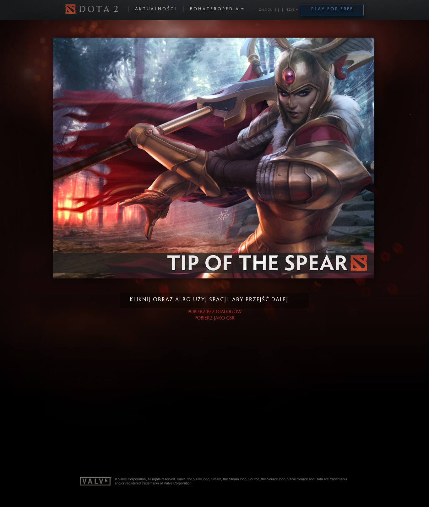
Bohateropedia (215, 9)
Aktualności (156, 9)
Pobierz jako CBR (214, 318)
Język (290, 10)
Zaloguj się (269, 10)
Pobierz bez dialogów (214, 311)
